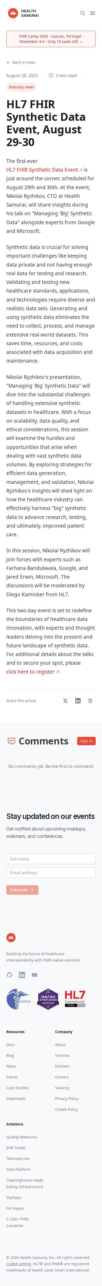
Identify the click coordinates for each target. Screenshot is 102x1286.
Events (12, 1076)
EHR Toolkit (16, 1147)
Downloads (16, 1098)
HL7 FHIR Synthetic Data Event (42, 169)
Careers (62, 1076)
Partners (62, 1066)
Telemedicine (18, 1158)
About (60, 1044)
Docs (10, 1044)
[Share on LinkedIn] (78, 700)
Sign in (86, 740)
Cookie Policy (66, 1109)
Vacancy (62, 1087)
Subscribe (19, 889)
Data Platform (18, 1169)
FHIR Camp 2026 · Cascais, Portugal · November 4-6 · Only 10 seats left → (51, 39)
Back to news (24, 62)
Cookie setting (18, 1263)
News (11, 1066)
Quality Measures (21, 1136)
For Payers (15, 1208)
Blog (10, 1055)
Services (62, 1055)
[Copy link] (90, 700)
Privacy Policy (66, 1098)
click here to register (30, 671)
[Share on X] (65, 700)
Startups (13, 1197)
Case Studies (17, 1087)
